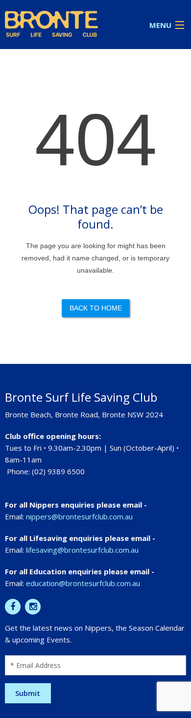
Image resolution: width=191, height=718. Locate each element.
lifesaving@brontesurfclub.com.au (82, 550)
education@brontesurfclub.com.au (83, 583)
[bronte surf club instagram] (33, 607)
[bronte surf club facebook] (13, 607)
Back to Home (96, 308)
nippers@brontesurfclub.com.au (79, 516)
